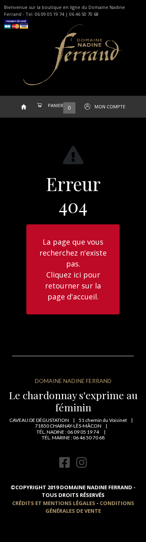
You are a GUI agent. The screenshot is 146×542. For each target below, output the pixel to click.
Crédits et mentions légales (53, 503)
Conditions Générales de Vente (89, 507)
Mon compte (109, 106)
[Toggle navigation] (16, 90)
